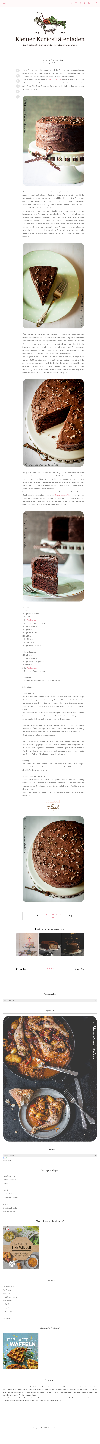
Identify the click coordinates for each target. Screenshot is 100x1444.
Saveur (5, 1315)
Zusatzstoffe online (9, 1211)
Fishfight (6, 1190)
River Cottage (7, 1311)
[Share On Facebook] (18, 70)
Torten (76, 916)
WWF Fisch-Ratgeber (10, 1208)
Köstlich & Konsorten (10, 1297)
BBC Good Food (8, 1286)
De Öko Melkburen (9, 1180)
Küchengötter (7, 1301)
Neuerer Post (21, 969)
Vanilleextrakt (32, 620)
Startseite (50, 968)
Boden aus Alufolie (62, 495)
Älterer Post (79, 969)
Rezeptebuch (7, 1308)
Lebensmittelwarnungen (11, 1197)
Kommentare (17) (32, 916)
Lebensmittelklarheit (9, 1194)
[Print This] (18, 97)
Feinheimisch (7, 1187)
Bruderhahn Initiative (10, 1176)
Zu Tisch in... (7, 1318)
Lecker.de (6, 1304)
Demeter (6, 1183)
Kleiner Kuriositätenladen (57, 1428)
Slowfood (6, 1204)
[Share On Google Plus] (18, 86)
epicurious (6, 1293)
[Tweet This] (18, 76)
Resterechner (7, 1201)
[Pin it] (18, 81)
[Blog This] (18, 91)
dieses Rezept (55, 80)
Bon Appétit (7, 1290)
